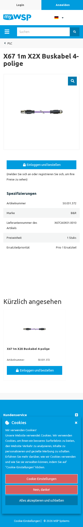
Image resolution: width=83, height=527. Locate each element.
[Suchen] (74, 31)
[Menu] (7, 31)
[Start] (17, 17)
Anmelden (63, 5)
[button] (41, 415)
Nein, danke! (41, 489)
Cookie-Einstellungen (41, 479)
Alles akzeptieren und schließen (41, 500)
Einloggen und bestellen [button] (43, 165)
